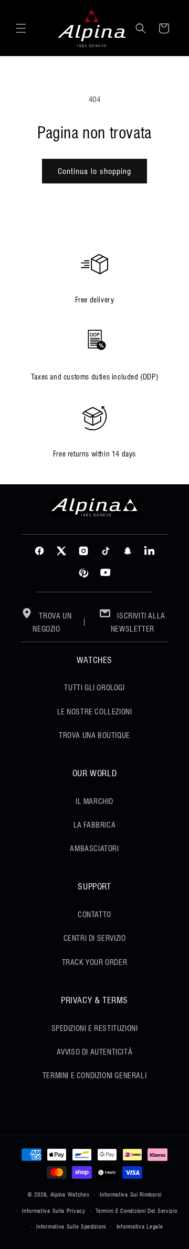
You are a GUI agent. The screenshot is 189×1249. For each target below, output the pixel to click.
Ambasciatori (94, 848)
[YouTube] (105, 573)
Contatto (94, 914)
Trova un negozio (52, 622)
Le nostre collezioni (94, 712)
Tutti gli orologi (94, 687)
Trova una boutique (94, 735)
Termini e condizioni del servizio (136, 1210)
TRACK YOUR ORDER (95, 962)
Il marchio (94, 801)
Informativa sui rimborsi (131, 1194)
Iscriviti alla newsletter (138, 622)
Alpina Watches (70, 1194)
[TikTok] (105, 551)
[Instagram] (83, 551)
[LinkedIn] (150, 551)
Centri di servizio (95, 938)
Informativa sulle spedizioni (71, 1226)
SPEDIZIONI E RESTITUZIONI (94, 1028)
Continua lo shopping (94, 171)
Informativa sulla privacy (54, 1210)
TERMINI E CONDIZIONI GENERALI (94, 1075)
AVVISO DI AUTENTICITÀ (95, 1052)
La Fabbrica (95, 825)
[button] (21, 28)
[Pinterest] (83, 573)
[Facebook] (39, 551)
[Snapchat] (128, 551)
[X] (61, 551)
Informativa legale (140, 1226)
